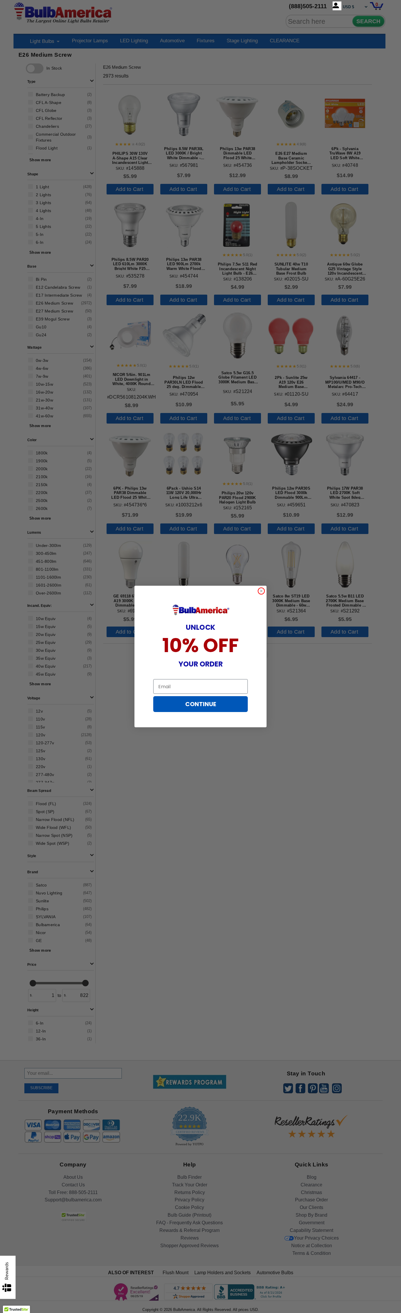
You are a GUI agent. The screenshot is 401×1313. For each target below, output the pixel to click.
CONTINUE (200, 704)
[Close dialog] (261, 591)
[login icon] (337, 5)
